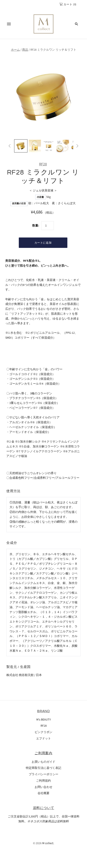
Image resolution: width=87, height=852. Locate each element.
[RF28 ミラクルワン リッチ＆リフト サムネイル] (20, 146)
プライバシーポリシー (43, 774)
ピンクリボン (43, 732)
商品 (25, 50)
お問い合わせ (43, 787)
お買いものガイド (43, 762)
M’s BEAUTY (43, 720)
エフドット (43, 738)
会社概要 (43, 793)
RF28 (43, 164)
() (70, 4)
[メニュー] (8, 24)
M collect (47, 843)
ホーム (15, 50)
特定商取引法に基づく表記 (43, 768)
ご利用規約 (43, 781)
